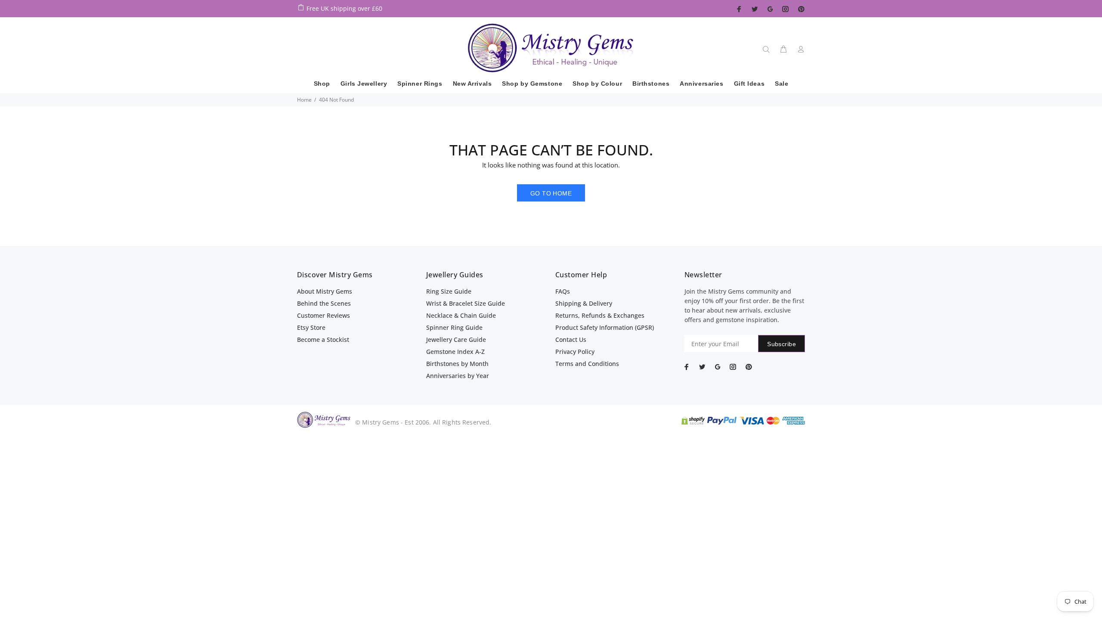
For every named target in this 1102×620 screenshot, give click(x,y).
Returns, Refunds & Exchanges (599, 315)
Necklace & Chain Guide (461, 315)
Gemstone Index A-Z (455, 351)
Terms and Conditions (587, 364)
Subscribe (781, 344)
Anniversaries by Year (457, 376)
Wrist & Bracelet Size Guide (465, 303)
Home (304, 99)
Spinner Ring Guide (454, 327)
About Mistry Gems (324, 291)
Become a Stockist (323, 339)
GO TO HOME (551, 193)
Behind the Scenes (324, 303)
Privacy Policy (574, 351)
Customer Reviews (323, 315)
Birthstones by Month (457, 364)
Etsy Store (311, 327)
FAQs (562, 291)
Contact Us (570, 339)
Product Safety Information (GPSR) (604, 327)
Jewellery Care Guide (456, 339)
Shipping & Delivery (583, 303)
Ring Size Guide (448, 291)
